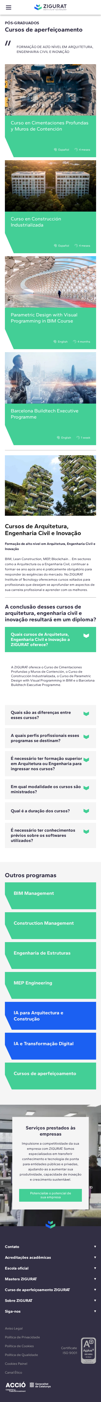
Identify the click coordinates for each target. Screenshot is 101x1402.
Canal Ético (13, 1372)
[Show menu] (8, 7)
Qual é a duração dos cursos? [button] (40, 811)
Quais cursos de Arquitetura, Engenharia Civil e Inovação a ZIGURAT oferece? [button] (40, 639)
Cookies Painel (16, 1364)
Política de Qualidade (21, 1355)
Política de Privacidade (22, 1337)
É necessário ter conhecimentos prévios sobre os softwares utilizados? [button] (43, 835)
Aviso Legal (14, 1328)
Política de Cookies (19, 1346)
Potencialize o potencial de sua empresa (50, 1195)
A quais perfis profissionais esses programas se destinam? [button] (45, 738)
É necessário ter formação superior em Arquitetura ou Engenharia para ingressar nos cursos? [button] (46, 763)
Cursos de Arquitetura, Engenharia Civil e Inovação (43, 529)
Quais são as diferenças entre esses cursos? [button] (41, 715)
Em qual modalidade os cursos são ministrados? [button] (46, 789)
